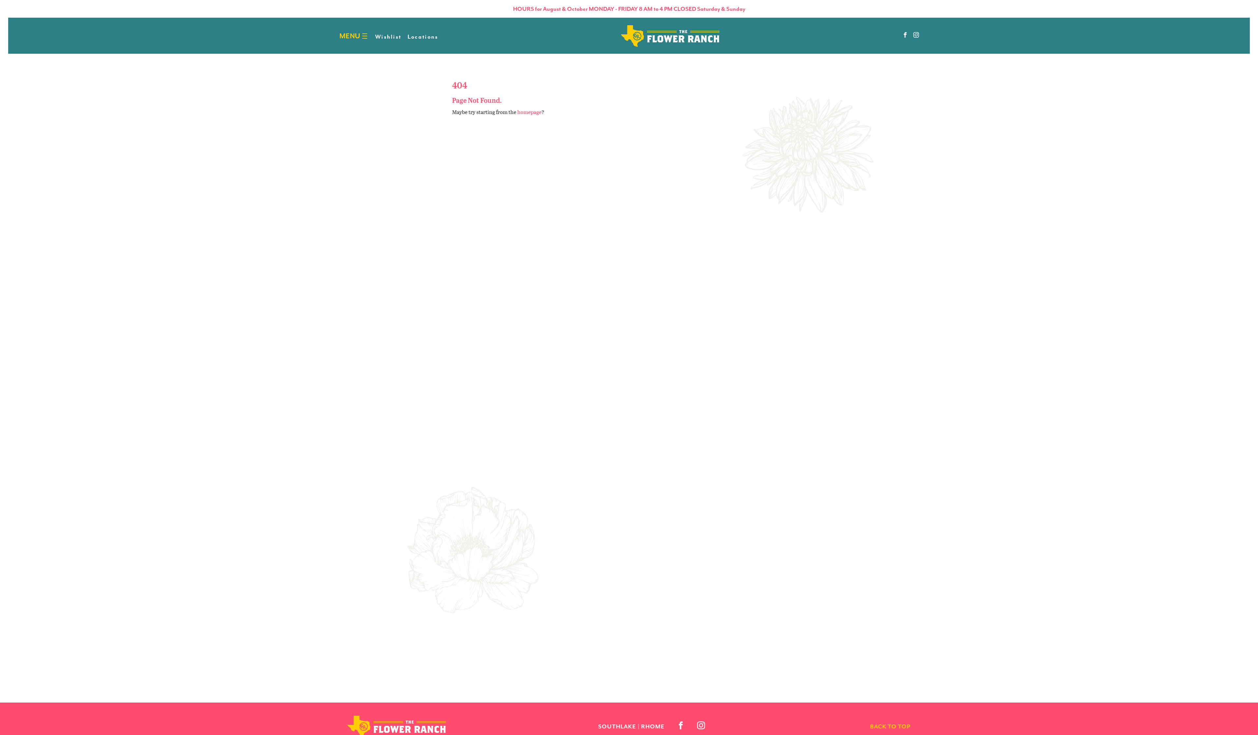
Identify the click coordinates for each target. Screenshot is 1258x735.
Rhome (652, 726)
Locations (423, 36)
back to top (890, 726)
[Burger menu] (364, 36)
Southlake (617, 726)
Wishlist (388, 36)
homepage (529, 112)
